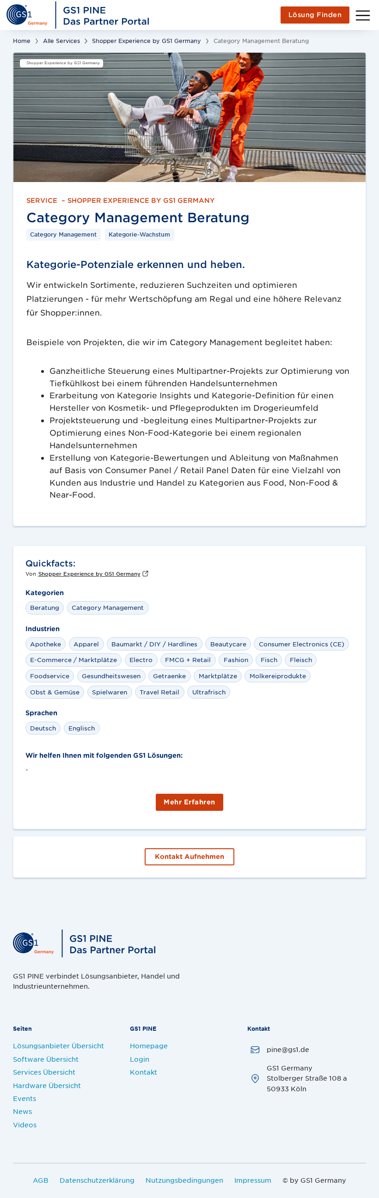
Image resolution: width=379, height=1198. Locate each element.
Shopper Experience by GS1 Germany (146, 40)
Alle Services (61, 40)
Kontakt (143, 1072)
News (22, 1111)
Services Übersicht (44, 1072)
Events (24, 1098)
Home (22, 40)
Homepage (149, 1045)
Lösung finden (315, 14)
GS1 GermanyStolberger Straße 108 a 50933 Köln (307, 1078)
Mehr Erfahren (189, 802)
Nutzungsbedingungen (184, 1180)
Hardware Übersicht (47, 1085)
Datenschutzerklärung (97, 1180)
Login (139, 1059)
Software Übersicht (46, 1059)
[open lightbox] (189, 117)
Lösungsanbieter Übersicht (58, 1045)
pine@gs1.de (288, 1049)
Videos (25, 1124)
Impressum (252, 1180)
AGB (41, 1180)
